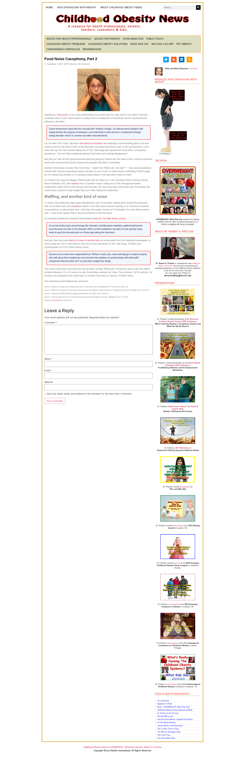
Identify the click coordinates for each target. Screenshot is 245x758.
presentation (185, 487)
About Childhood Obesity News (121, 7)
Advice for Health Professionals (68, 38)
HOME (49, 7)
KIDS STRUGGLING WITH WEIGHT (76, 7)
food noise (62, 114)
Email (48, 370)
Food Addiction (133, 38)
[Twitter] (166, 59)
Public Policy (155, 38)
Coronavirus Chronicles (63, 49)
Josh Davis (56, 300)
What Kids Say (139, 44)
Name (48, 359)
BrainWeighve (92, 49)
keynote (177, 563)
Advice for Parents (107, 38)
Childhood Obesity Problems (65, 44)
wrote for (109, 218)
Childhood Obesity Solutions (107, 44)
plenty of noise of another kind (84, 240)
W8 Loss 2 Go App (162, 44)
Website (48, 382)
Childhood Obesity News (95, 747)
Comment (50, 322)
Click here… (194, 68)
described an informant (91, 143)
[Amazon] (189, 59)
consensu (76, 206)
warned (75, 183)
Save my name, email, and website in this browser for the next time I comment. (89, 394)
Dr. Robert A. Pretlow (151, 747)
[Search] (198, 7)
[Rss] (174, 59)
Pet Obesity (184, 44)
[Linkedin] (181, 59)
